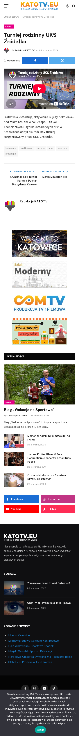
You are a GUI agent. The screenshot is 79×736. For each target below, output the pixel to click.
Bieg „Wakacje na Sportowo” (29, 410)
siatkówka (27, 148)
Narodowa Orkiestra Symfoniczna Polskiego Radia (40, 656)
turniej (41, 148)
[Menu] (6, 6)
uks (51, 148)
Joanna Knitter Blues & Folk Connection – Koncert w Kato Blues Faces (49, 458)
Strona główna (11, 17)
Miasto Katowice (19, 635)
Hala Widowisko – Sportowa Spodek (31, 645)
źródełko (11, 154)
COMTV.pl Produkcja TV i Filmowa (30, 662)
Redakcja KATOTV (25, 50)
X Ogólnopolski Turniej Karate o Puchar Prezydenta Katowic (23, 180)
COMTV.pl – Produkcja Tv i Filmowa (49, 602)
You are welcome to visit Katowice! (48, 583)
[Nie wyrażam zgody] (74, 713)
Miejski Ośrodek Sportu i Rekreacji (30, 651)
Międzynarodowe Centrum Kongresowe (33, 640)
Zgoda (40, 729)
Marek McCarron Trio (54, 176)
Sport (9, 26)
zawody (62, 148)
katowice (11, 148)
